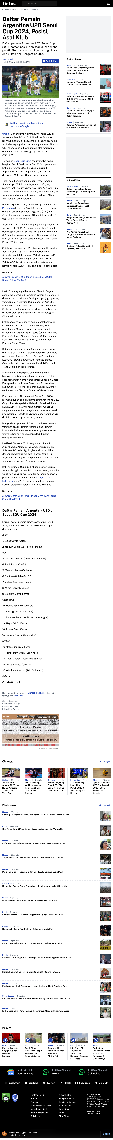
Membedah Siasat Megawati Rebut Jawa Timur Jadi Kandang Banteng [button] (80, 70)
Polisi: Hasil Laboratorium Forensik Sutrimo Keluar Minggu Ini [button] (32, 943)
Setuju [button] (106, 1133)
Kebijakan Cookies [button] (68, 1102)
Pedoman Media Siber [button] (41, 1106)
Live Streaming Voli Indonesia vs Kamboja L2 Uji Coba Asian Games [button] (33, 788)
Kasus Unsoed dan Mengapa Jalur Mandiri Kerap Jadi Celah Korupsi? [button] (80, 113)
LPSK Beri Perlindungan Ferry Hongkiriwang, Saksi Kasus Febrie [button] (33, 843)
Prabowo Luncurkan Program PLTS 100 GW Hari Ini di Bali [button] (29, 900)
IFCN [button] (61, 1113)
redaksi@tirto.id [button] (93, 1111)
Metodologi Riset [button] (39, 1109)
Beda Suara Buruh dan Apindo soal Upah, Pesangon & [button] (101, 1053)
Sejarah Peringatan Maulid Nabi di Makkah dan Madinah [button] (81, 126)
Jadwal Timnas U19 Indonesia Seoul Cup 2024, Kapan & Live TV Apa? (27, 279)
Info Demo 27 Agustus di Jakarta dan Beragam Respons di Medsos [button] (79, 1053)
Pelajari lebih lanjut (17, 1135)
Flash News (24, 10)
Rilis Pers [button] (35, 1116)
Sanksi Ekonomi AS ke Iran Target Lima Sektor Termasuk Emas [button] (32, 915)
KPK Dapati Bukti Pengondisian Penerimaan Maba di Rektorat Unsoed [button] (35, 1011)
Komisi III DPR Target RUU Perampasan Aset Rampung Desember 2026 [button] (36, 958)
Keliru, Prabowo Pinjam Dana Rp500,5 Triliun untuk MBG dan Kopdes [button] (80, 99)
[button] (9, 3)
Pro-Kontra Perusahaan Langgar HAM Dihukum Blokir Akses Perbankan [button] (80, 234)
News (14, 10)
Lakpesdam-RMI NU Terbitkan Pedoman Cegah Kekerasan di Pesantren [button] (36, 998)
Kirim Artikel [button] (65, 1106)
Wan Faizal (7, 59)
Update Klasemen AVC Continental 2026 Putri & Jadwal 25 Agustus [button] (101, 788)
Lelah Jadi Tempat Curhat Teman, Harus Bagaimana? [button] (79, 83)
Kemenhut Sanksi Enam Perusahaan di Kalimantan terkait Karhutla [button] (34, 886)
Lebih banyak (104, 805)
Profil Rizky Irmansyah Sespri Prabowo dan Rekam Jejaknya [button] (33, 1052)
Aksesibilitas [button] (65, 1095)
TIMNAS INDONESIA (36, 693)
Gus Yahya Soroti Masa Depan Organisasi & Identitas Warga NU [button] (32, 829)
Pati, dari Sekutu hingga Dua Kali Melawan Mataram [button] (10, 1052)
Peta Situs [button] (64, 1109)
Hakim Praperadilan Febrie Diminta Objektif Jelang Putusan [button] (31, 972)
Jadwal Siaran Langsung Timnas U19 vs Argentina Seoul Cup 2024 (29, 497)
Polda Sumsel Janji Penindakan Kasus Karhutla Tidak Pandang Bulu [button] (34, 986)
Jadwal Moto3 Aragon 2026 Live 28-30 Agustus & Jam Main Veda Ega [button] (10, 788)
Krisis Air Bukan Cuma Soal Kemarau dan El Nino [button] (79, 247)
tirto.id (5, 133)
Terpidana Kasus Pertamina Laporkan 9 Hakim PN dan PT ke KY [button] (32, 858)
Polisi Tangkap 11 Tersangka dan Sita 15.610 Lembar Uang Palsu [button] (33, 872)
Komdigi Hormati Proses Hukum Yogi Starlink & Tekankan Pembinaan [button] (35, 815)
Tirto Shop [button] (64, 1116)
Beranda (5, 10)
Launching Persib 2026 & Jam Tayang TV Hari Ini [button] (77, 788)
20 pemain (8, 208)
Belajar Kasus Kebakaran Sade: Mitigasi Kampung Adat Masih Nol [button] (80, 192)
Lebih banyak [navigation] (104, 761)
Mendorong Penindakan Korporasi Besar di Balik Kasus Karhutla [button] (77, 206)
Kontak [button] (34, 1098)
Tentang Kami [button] (37, 1095)
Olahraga (35, 10)
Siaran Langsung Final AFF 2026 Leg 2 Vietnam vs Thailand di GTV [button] (56, 787)
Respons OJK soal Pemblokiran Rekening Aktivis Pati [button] (27, 929)
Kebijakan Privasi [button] (67, 1098)
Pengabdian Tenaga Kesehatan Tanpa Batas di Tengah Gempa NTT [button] (81, 220)
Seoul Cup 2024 (22, 160)
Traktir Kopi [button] (51, 61)
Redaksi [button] (34, 1102)
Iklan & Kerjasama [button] (39, 1113)
